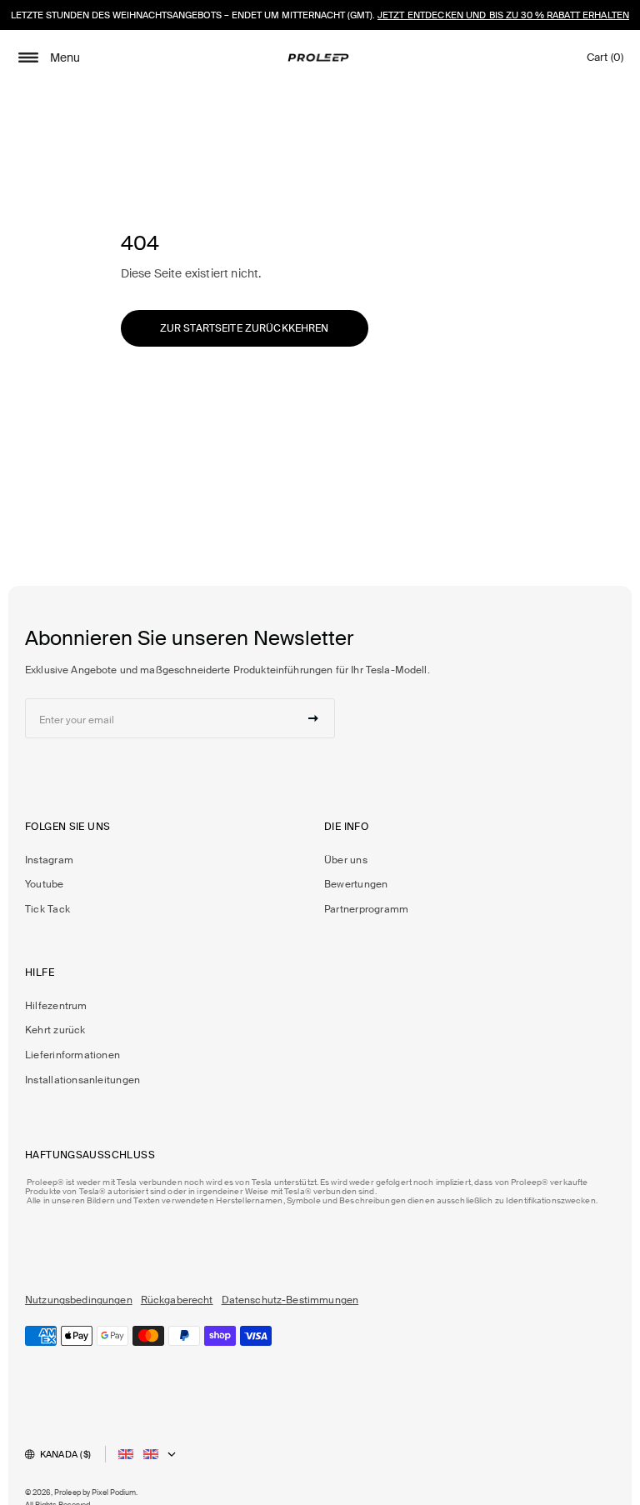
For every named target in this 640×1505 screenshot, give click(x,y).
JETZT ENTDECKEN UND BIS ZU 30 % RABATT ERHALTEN (503, 15)
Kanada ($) (65, 1454)
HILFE (39, 973)
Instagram (49, 860)
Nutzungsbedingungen (78, 1300)
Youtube (44, 884)
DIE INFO (346, 827)
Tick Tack (47, 909)
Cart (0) (605, 61)
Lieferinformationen (72, 1055)
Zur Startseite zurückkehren (244, 328)
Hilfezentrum (56, 1005)
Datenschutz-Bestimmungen (290, 1300)
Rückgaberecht (177, 1300)
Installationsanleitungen (82, 1080)
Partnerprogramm (366, 909)
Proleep (67, 1493)
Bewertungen (356, 884)
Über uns (346, 860)
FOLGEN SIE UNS (67, 827)
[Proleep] (318, 57)
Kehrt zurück (55, 1030)
